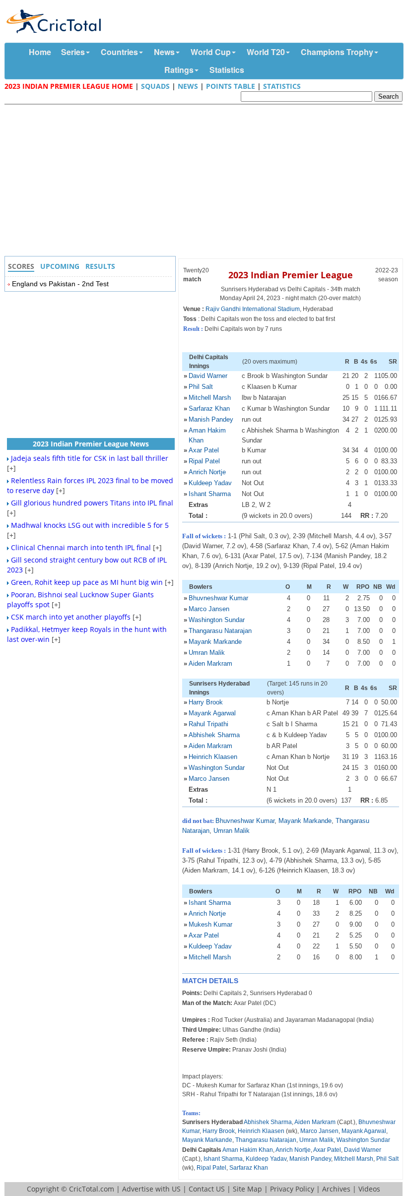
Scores (21, 266)
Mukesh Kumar (210, 924)
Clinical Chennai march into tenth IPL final (81, 547)
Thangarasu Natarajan (220, 630)
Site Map (247, 1189)
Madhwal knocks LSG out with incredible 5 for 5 (90, 525)
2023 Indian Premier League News (91, 443)
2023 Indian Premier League (290, 275)
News (164, 52)
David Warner (208, 375)
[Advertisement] (206, 181)
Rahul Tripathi (208, 724)
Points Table (230, 86)
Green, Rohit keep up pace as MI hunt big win (87, 582)
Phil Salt (201, 386)
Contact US (207, 1189)
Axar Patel (204, 450)
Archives (336, 1189)
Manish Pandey (211, 419)
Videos (369, 1189)
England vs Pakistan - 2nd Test (60, 284)
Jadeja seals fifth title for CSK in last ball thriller (89, 458)
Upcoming (59, 266)
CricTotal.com (91, 1189)
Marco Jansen (209, 609)
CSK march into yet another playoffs (71, 617)
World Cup (211, 52)
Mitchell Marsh (210, 397)
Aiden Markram (210, 663)
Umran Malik (207, 652)
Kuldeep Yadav (210, 483)
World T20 (266, 52)
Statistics (226, 69)
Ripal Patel (204, 461)
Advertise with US (151, 1189)
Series (73, 52)
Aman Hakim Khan (247, 1149)
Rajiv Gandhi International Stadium (252, 309)
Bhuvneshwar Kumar (218, 598)
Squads (155, 86)
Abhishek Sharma (214, 735)
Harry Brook (206, 702)
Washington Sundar (217, 620)
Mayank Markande (215, 641)
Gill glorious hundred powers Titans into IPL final (92, 502)
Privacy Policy (292, 1189)
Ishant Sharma (210, 494)
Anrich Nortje (207, 472)
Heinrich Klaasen (213, 756)
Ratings (179, 69)
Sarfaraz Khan (209, 408)
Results (100, 266)
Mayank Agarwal (212, 713)
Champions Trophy (337, 52)
